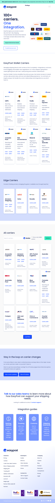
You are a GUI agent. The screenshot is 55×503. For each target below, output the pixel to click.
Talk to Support (24, 475)
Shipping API (7, 468)
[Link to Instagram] (44, 501)
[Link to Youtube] (48, 501)
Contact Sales (24, 478)
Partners (6, 486)
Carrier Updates (24, 465)
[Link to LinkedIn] (42, 501)
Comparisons (40, 471)
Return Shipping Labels (9, 466)
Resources (40, 468)
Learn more (18, 114)
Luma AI (6, 479)
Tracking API (7, 471)
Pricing (5, 458)
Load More (27, 336)
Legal (38, 476)
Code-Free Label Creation (10, 463)
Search (48, 238)
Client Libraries (24, 463)
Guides (22, 458)
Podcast (39, 465)
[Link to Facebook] (46, 501)
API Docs (22, 460)
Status (22, 468)
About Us (39, 458)
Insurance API (7, 476)
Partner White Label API (9, 484)
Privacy (39, 473)
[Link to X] (50, 501)
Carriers (5, 460)
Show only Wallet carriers (36, 238)
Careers (39, 460)
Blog (38, 463)
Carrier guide (8, 113)
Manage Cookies (17, 501)
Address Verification (9, 473)
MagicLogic (6, 481)
